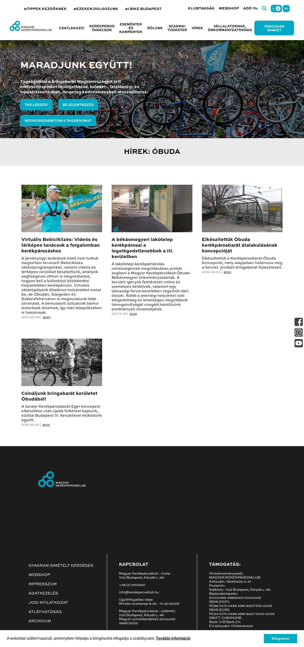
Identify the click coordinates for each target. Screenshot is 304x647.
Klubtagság (201, 8)
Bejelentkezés (78, 105)
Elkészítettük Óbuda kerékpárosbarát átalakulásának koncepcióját (239, 245)
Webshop (229, 8)
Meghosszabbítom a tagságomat (58, 121)
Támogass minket (274, 28)
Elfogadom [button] (280, 638)
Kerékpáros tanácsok (101, 28)
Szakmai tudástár (177, 28)
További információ (173, 638)
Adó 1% (250, 8)
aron (46, 317)
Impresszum (42, 584)
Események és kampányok (130, 28)
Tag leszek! (36, 105)
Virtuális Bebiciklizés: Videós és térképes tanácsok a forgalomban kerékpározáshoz (60, 245)
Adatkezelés (43, 593)
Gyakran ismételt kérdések (60, 566)
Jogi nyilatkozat (48, 603)
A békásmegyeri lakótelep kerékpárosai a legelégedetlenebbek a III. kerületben (142, 248)
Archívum (39, 621)
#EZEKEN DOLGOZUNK (95, 9)
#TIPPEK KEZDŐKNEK (45, 9)
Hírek (197, 28)
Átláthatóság (45, 612)
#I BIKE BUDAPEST (143, 9)
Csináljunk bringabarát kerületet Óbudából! (59, 396)
